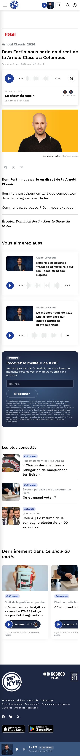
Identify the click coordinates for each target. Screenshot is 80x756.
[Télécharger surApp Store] (13, 729)
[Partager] (71, 78)
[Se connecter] (74, 5)
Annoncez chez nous (26, 707)
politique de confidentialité (17, 419)
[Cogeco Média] (54, 678)
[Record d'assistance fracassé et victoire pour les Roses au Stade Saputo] (19, 263)
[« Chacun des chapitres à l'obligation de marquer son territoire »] (11, 463)
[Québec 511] (74, 680)
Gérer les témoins (12, 704)
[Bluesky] (10, 716)
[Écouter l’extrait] (9, 78)
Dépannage (47, 700)
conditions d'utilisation (54, 419)
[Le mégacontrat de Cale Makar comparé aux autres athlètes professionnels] (19, 313)
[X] (18, 716)
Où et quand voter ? (39, 497)
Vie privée (33, 700)
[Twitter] (13, 167)
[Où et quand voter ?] (11, 492)
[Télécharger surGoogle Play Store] (40, 729)
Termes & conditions (13, 700)
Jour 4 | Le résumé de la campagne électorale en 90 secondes (45, 522)
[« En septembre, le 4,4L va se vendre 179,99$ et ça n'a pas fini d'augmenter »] (25, 578)
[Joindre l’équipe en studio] (58, 5)
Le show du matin (20, 96)
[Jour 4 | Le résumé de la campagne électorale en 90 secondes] (11, 516)
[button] (17, 749)
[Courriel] (21, 167)
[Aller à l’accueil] (14, 8)
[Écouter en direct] (44, 5)
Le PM (33, 747)
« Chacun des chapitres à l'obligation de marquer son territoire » (45, 469)
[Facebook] (6, 167)
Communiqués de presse (55, 704)
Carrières (7, 707)
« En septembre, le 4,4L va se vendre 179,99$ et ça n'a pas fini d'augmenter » (25, 611)
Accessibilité (32, 704)
